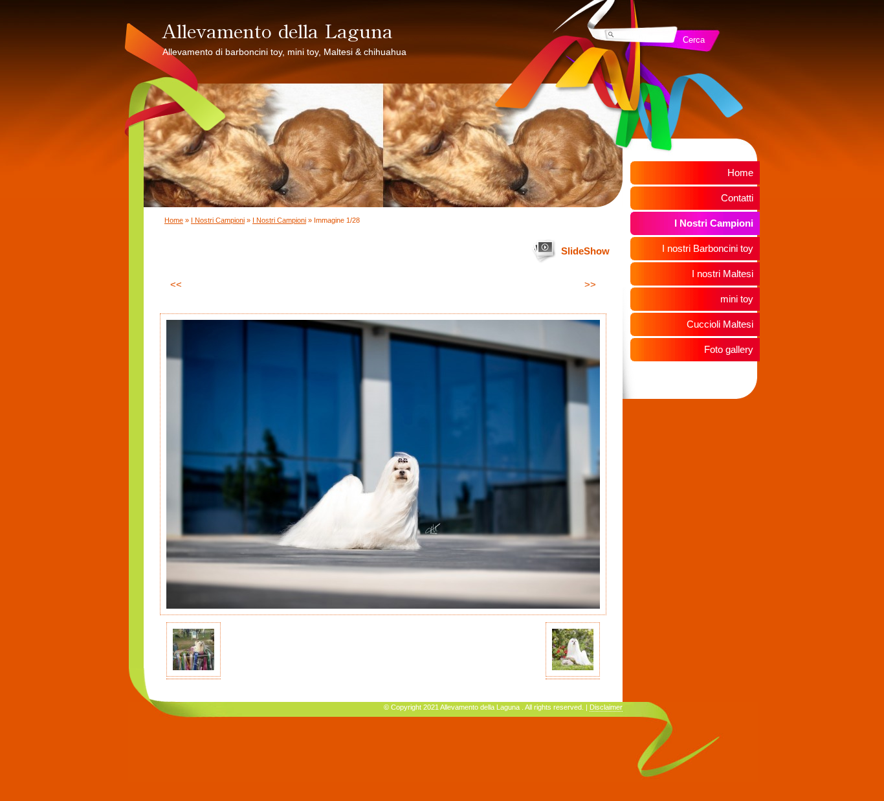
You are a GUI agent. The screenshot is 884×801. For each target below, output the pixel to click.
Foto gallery (728, 349)
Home (173, 220)
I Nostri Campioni (218, 220)
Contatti (737, 197)
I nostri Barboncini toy (707, 248)
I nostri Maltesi (722, 273)
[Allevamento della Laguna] (353, 29)
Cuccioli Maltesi (720, 324)
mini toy (736, 298)
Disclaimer (606, 707)
